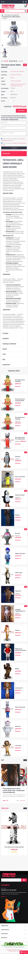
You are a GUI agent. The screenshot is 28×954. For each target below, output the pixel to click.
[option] (5, 53)
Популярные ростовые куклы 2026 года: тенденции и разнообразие (13, 790)
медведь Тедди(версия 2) (20, 610)
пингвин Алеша (19, 495)
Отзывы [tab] (5, 333)
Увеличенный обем (15, 81)
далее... (5, 800)
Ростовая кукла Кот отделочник (20, 438)
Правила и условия (11, 949)
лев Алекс (18, 745)
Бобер (17, 668)
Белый (12, 77)
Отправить (14, 148)
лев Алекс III (19, 688)
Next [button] (26, 760)
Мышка (17, 515)
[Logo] (8, 6)
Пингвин (17, 456)
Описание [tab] (6, 153)
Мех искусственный (15, 74)
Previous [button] (24, 760)
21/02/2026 (22, 800)
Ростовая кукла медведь (20, 418)
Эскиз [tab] (4, 349)
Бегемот (17, 533)
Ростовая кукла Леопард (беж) (20, 399)
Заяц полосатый (20, 707)
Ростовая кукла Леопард (20, 380)
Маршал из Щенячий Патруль (20, 649)
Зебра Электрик (20, 553)
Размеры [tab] (5, 338)
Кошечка (18, 726)
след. (5, 18)
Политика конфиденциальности (15, 950)
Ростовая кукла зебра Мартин (14, 847)
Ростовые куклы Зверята (11, 15)
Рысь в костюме (20, 476)
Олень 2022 (18, 572)
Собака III (18, 591)
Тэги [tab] (4, 354)
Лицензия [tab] (6, 364)
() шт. (25, 952)
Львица (17, 630)
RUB (2, 2)
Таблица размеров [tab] (9, 344)
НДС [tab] (3, 359)
